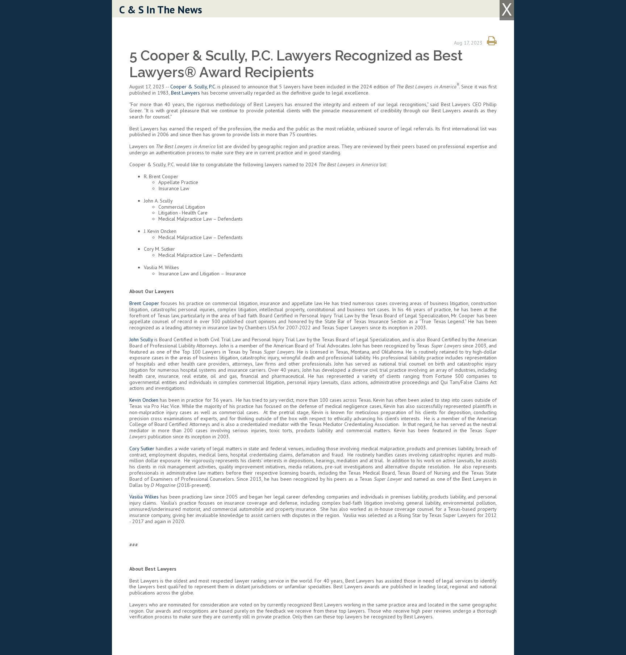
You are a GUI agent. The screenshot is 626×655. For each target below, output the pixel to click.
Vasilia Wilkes (144, 496)
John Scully (141, 339)
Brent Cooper (144, 303)
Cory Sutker (141, 448)
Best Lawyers (185, 92)
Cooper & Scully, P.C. (193, 86)
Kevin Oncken (143, 400)
